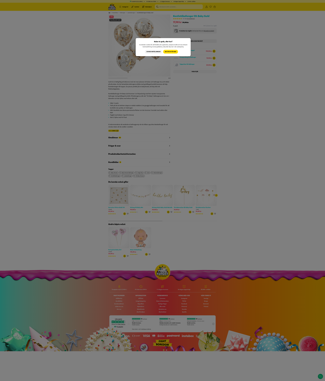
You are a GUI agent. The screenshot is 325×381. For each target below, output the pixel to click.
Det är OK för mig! (170, 51)
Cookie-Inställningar (153, 51)
